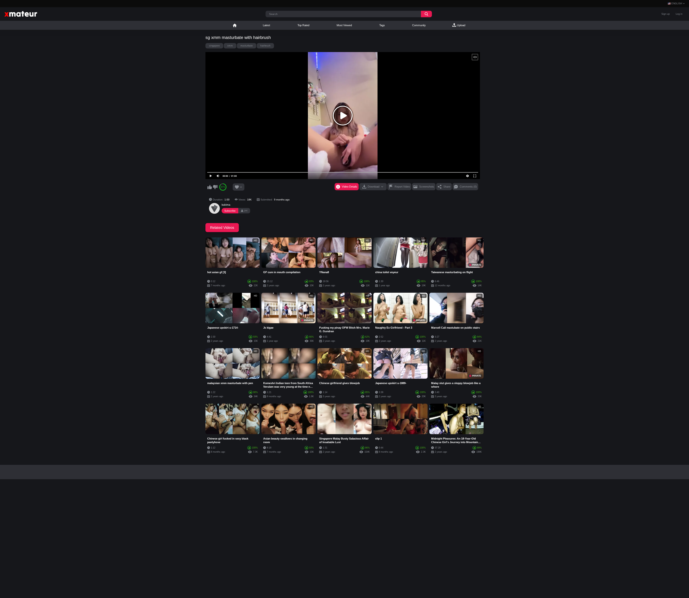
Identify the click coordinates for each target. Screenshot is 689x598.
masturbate (246, 45)
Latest (266, 25)
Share (446, 186)
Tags (382, 25)
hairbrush (265, 45)
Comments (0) (468, 186)
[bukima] (214, 208)
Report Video (402, 186)
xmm (230, 45)
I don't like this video (215, 187)
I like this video (209, 187)
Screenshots (426, 186)
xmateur (234, 25)
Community (419, 25)
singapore (214, 45)
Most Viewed (344, 25)
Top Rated (303, 25)
